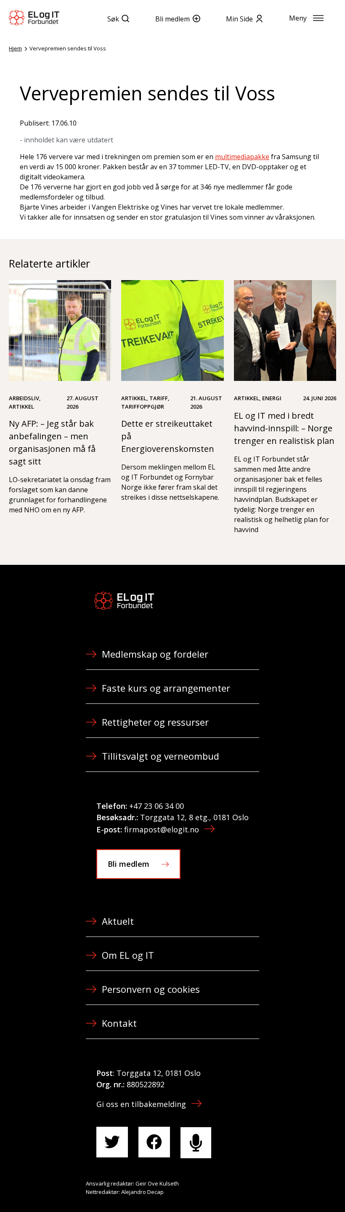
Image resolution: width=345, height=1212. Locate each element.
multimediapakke (242, 156)
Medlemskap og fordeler (155, 654)
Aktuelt (118, 921)
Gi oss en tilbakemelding (141, 1104)
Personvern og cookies (151, 989)
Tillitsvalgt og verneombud (160, 756)
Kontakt (119, 1023)
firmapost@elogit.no (161, 829)
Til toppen (292, 1187)
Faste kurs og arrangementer (166, 688)
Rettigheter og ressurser (155, 722)
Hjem (15, 48)
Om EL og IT (128, 955)
